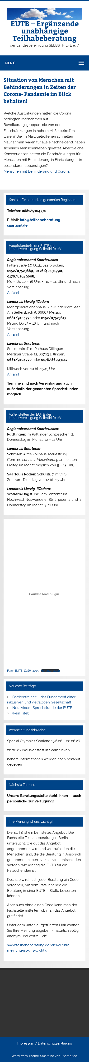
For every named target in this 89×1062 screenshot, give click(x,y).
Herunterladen (50, 670)
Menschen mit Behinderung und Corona (37, 171)
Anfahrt (13, 292)
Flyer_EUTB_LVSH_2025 (23, 670)
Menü (10, 63)
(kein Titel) (20, 713)
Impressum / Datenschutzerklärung (44, 1043)
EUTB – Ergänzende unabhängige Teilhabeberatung (44, 30)
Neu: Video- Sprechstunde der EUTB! (42, 708)
